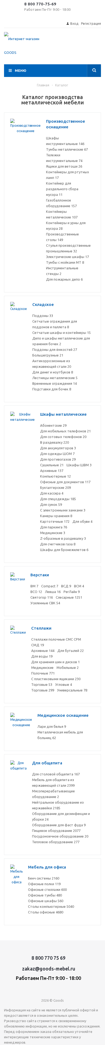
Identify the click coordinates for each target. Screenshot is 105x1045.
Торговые (41, 684)
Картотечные (54, 521)
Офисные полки (44, 884)
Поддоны (42, 315)
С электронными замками (62, 510)
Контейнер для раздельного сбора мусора (62, 188)
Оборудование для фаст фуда (59, 825)
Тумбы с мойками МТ (65, 262)
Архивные (51, 470)
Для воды (41, 656)
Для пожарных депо (64, 279)
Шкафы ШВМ (79, 465)
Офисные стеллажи (47, 889)
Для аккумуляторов (58, 448)
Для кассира (51, 493)
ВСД (66, 586)
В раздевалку (54, 442)
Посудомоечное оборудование (60, 836)
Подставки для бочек (51, 389)
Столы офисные (45, 912)
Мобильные (68, 667)
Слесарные (69, 597)
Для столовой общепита (56, 774)
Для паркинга (53, 527)
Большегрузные (47, 355)
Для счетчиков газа (57, 544)
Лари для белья (51, 726)
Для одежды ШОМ (57, 454)
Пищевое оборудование (56, 830)
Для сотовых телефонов (63, 437)
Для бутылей (70, 650)
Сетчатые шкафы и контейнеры (61, 332)
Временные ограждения (54, 383)
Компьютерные (55, 476)
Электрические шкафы (67, 257)
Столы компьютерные (51, 906)
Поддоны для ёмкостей (54, 349)
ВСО (36, 592)
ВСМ (79, 586)
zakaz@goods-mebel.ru (48, 968)
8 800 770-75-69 (40, 4)
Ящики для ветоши (64, 166)
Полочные (43, 673)
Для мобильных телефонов (65, 431)
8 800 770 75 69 (48, 958)
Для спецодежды (58, 499)
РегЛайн (72, 592)
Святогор (41, 597)
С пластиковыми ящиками (55, 679)
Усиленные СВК (45, 603)
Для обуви (82, 521)
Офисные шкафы (45, 901)
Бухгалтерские (55, 487)
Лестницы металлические (55, 378)
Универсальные (72, 690)
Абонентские (53, 425)
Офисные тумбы (45, 895)
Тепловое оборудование (55, 842)
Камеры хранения (56, 516)
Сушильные (52, 465)
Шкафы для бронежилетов (64, 550)
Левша (53, 592)
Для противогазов (58, 459)
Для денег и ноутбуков (52, 372)
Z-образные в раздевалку (63, 538)
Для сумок (51, 504)
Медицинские (52, 533)
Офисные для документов (65, 482)
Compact (49, 586)
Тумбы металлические (67, 149)
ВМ (34, 586)
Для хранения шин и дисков (55, 662)
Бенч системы (43, 878)
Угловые (63, 684)
